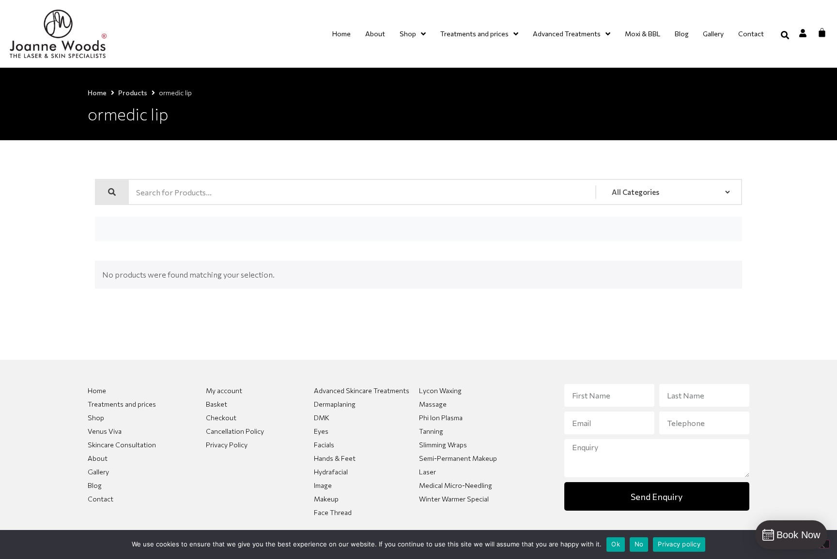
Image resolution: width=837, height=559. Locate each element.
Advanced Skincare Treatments (361, 390)
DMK (321, 417)
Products (132, 92)
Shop (96, 417)
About (98, 458)
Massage (433, 404)
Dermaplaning (335, 404)
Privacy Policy (227, 445)
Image (323, 485)
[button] (785, 35)
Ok (615, 544)
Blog (95, 485)
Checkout (221, 417)
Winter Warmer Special (454, 499)
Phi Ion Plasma (441, 417)
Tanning (431, 431)
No (639, 544)
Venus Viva (105, 431)
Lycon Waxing (440, 390)
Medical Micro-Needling (455, 485)
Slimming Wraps (443, 445)
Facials (324, 445)
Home (97, 92)
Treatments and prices (122, 404)
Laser (427, 472)
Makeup (326, 499)
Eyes (321, 431)
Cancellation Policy (235, 431)
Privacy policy (679, 544)
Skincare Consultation (122, 445)
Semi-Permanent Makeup (458, 458)
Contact (100, 499)
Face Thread (333, 512)
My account (224, 390)
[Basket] (822, 32)
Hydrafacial (331, 472)
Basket (216, 404)
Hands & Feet (335, 458)
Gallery (98, 472)
